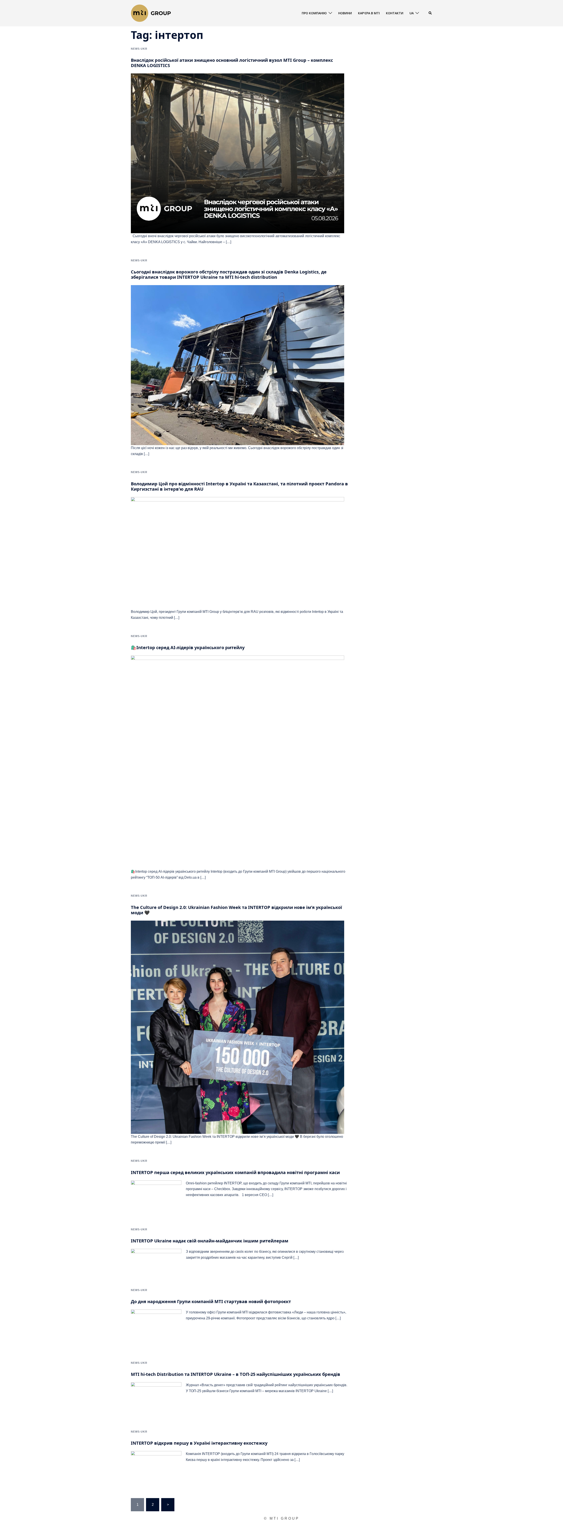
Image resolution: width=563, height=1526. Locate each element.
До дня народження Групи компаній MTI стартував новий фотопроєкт (211, 1301)
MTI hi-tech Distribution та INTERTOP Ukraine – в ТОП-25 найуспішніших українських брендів (235, 1374)
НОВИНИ (345, 13)
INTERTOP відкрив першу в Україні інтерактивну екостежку (199, 1443)
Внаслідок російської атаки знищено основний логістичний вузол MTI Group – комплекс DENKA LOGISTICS (232, 62)
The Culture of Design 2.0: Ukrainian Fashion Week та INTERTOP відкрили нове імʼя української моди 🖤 (236, 910)
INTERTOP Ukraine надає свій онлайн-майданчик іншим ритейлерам (209, 1241)
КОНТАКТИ (394, 13)
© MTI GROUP (281, 1518)
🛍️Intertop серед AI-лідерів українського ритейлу (188, 647)
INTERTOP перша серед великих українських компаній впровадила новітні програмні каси (235, 1172)
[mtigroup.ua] (151, 13)
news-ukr (139, 48)
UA (411, 13)
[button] (430, 13)
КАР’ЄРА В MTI (369, 13)
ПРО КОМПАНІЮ (314, 13)
